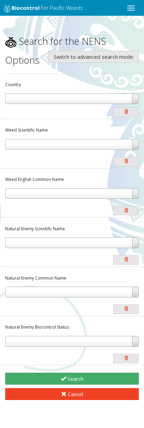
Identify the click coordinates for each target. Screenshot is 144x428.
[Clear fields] (126, 112)
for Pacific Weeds (47, 7)
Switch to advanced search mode (93, 56)
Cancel (74, 394)
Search (75, 378)
